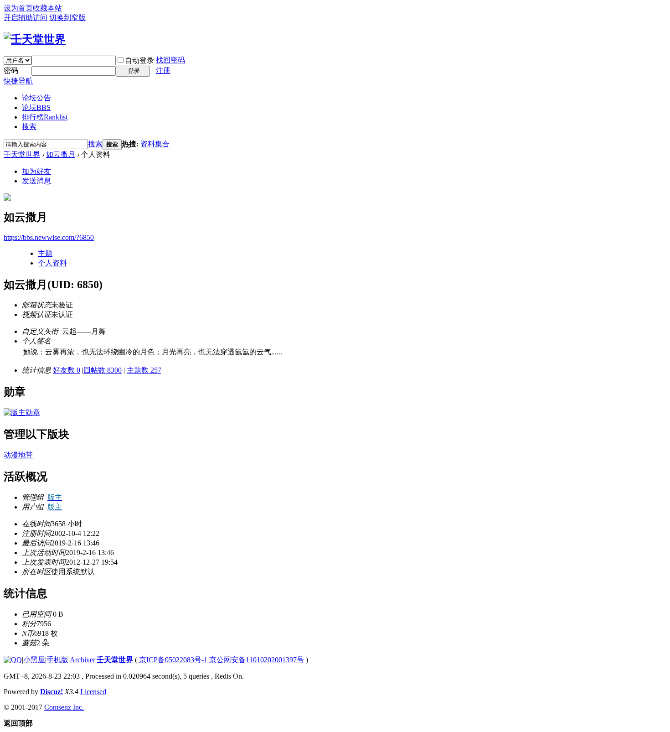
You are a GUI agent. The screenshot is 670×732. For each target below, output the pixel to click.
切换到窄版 (67, 17)
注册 (163, 70)
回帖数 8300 (102, 370)
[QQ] (13, 660)
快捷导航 (18, 81)
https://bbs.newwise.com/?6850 (49, 237)
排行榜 (44, 117)
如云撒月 (60, 154)
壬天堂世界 (22, 154)
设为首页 (18, 8)
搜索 (29, 126)
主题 (45, 253)
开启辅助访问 (25, 17)
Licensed (93, 692)
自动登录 (139, 60)
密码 (11, 70)
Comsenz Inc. (64, 707)
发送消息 (36, 181)
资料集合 (155, 144)
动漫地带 (18, 455)
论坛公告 (36, 98)
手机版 (57, 660)
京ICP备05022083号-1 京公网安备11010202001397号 (221, 660)
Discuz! (51, 692)
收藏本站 (47, 8)
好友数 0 (66, 370)
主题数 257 (144, 370)
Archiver (82, 660)
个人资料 (52, 263)
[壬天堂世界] (35, 39)
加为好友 (36, 171)
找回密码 (170, 60)
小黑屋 (34, 660)
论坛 (36, 107)
